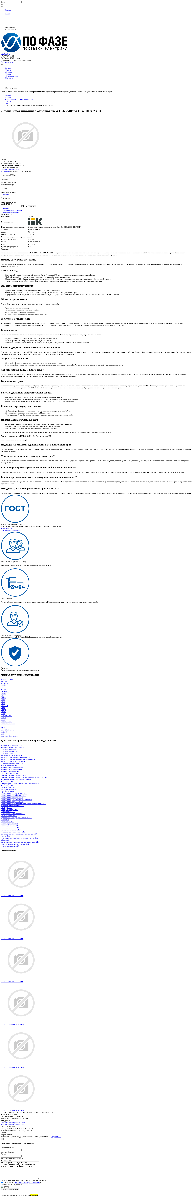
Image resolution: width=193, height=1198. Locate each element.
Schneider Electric (7, 730)
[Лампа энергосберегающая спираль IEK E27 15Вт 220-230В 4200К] (21, 1108)
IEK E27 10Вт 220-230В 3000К (12, 1025)
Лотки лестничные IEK (10, 751)
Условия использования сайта (12, 1125)
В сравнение (6, 212)
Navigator (4, 684)
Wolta (3, 714)
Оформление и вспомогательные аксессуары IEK (20, 842)
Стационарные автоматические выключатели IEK (20, 783)
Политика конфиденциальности (13, 1123)
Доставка (8, 72)
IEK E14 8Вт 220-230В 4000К (12, 939)
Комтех (3, 690)
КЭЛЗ (3, 726)
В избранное (6, 210)
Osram (3, 712)
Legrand (4, 732)
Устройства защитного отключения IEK (16, 779)
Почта (3, 1154)
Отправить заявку (8, 62)
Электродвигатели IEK (10, 826)
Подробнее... (56, 1137)
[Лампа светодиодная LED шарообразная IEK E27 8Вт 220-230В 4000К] (21, 894)
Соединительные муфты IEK (12, 763)
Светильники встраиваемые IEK (13, 796)
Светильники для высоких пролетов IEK (16, 800)
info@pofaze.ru (6, 54)
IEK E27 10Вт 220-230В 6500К (12, 1067)
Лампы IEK (5, 836)
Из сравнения (16, 212)
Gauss (3, 702)
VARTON (4, 706)
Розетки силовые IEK (9, 816)
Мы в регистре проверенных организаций (11, 529)
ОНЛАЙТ (5, 692)
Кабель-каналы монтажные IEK (13, 761)
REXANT (4, 681)
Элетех (3, 694)
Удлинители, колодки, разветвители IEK (16, 818)
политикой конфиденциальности (27, 1183)
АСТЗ (3, 688)
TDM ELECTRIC (7, 679)
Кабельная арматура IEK (10, 828)
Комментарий (6, 1160)
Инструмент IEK (7, 822)
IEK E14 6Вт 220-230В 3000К (12, 982)
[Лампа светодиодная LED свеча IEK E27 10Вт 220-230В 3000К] (21, 1023)
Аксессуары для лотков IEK (11, 755)
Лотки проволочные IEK (10, 749)
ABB (3, 728)
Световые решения (8, 724)
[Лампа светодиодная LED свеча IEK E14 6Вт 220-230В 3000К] (21, 980)
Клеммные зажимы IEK (10, 846)
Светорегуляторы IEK (9, 810)
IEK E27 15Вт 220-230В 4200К (12, 1110)
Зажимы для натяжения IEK (11, 769)
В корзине (5, 208)
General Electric (6, 722)
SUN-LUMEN (6, 716)
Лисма (3, 718)
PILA (3, 720)
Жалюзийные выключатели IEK (13, 814)
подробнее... (5, 194)
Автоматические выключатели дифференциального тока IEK (24, 777)
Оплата (8, 70)
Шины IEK (5, 840)
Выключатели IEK (8, 812)
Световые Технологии (9, 736)
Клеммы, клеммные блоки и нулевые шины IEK (19, 838)
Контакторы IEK (7, 781)
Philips (3, 710)
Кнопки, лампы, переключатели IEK (15, 844)
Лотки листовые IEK (9, 753)
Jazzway (4, 686)
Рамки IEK (5, 820)
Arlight (3, 698)
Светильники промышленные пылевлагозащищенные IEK (23, 804)
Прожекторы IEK (7, 792)
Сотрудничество (11, 76)
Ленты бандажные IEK (9, 773)
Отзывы (8, 74)
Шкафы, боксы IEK (8, 788)
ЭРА (2, 696)
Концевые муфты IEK (9, 765)
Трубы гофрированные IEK (11, 745)
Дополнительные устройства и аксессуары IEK (19, 834)
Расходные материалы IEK (11, 830)
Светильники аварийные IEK (12, 802)
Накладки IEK (6, 808)
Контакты (9, 78)
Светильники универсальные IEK (14, 794)
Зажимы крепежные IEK (10, 771)
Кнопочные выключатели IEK (12, 806)
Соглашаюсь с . (22, 1183)
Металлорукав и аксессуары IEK (13, 747)
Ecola (3, 700)
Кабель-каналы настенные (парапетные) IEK (18, 759)
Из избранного (16, 210)
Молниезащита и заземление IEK (13, 832)
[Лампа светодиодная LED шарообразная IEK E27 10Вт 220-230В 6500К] (21, 1065)
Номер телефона (7, 1148)
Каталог (8, 68)
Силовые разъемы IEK (9, 824)
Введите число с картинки (11, 1185)
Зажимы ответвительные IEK (12, 767)
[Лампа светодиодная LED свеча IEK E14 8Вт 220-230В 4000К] (21, 937)
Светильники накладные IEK (12, 798)
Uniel (3, 704)
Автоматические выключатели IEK (14, 775)
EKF (2, 734)
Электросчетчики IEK (9, 790)
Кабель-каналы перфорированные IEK (15, 757)
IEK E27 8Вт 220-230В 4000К (12, 896)
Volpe (3, 708)
